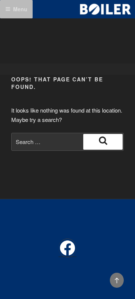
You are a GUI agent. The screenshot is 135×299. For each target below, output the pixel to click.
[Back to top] (117, 280)
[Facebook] (67, 248)
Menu (20, 9)
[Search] (103, 142)
